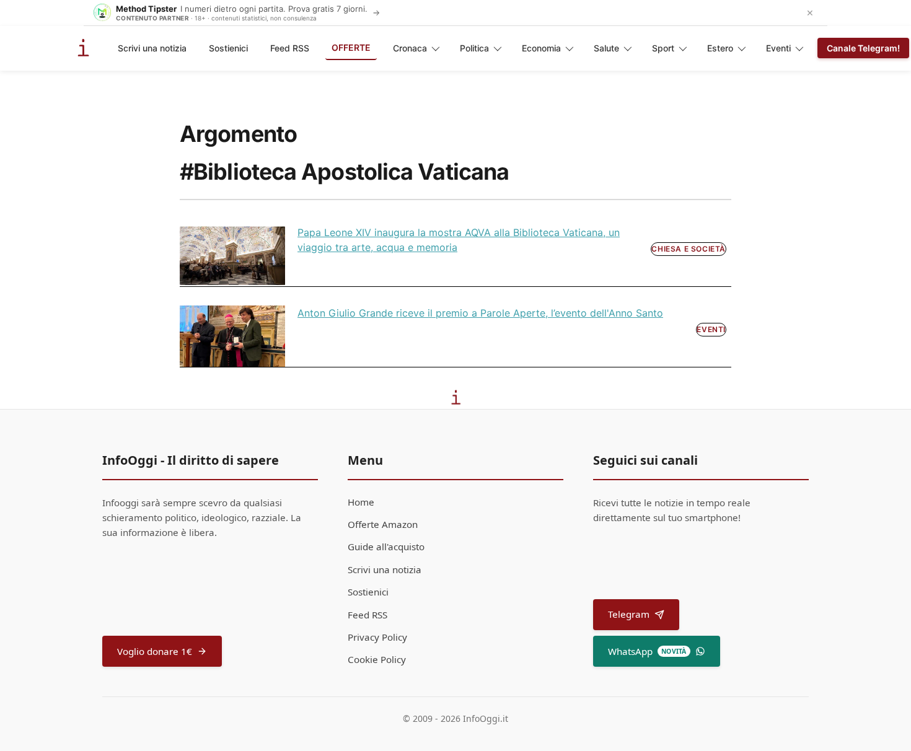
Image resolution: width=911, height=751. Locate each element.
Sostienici (228, 48)
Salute (606, 48)
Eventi (778, 48)
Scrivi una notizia (152, 48)
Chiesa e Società (688, 248)
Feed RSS (289, 48)
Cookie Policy (377, 659)
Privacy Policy (377, 637)
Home (361, 502)
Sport (663, 48)
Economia (541, 48)
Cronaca (410, 48)
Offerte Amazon (383, 524)
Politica (474, 48)
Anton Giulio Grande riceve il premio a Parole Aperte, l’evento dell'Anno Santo (480, 313)
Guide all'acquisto (386, 546)
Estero (720, 48)
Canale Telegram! (863, 48)
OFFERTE (351, 47)
